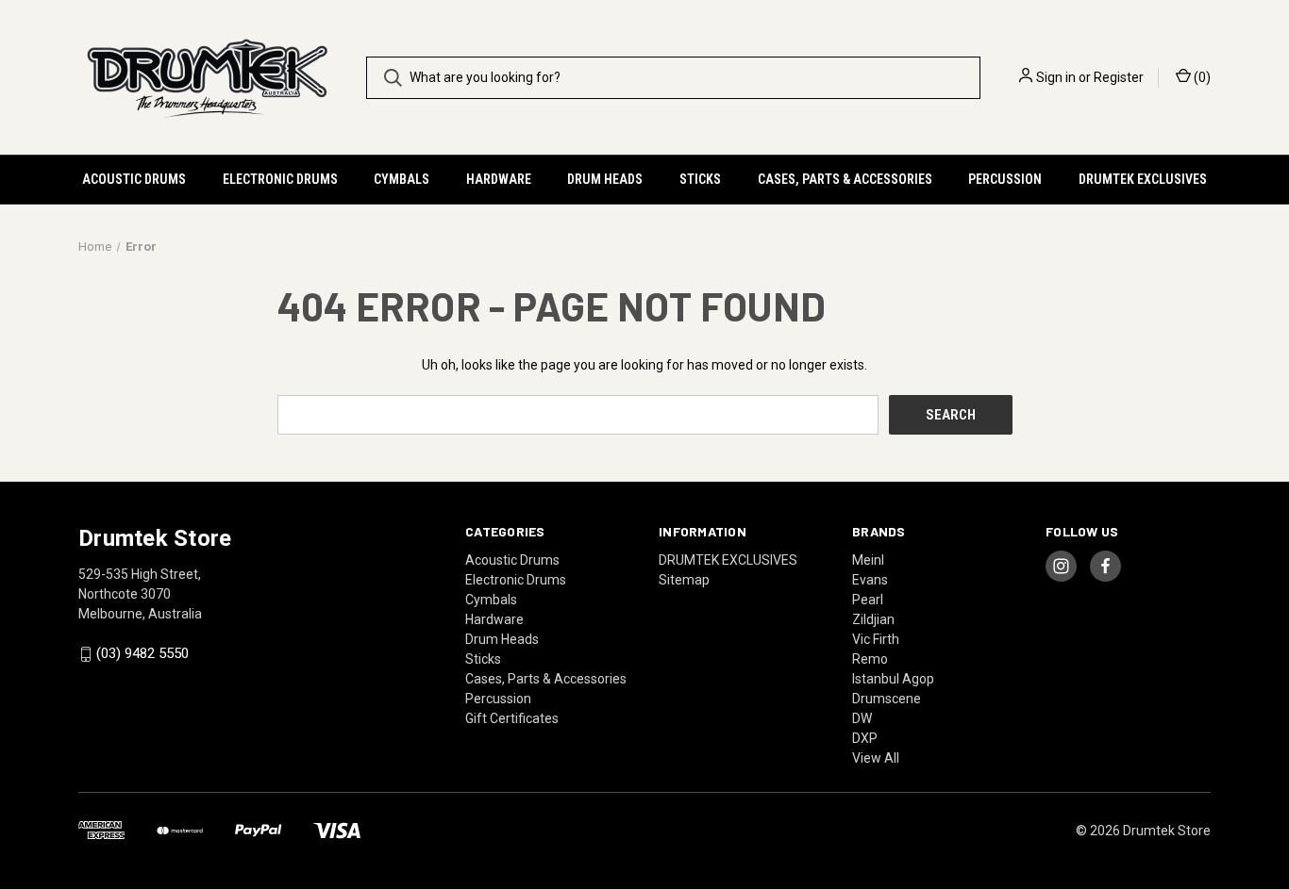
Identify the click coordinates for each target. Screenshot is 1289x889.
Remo (870, 659)
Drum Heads (605, 179)
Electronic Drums (280, 179)
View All (875, 758)
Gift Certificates (512, 718)
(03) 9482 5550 (142, 654)
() (1201, 77)
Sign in (1056, 77)
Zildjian (873, 619)
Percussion (1005, 179)
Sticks (700, 179)
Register (1119, 77)
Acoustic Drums (134, 179)
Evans (870, 579)
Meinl (868, 560)
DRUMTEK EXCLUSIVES (1143, 179)
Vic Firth (875, 639)
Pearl (867, 599)
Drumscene (886, 698)
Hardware (498, 179)
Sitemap (684, 579)
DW (862, 718)
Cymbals (401, 179)
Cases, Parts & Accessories (845, 179)
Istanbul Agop (893, 678)
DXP (865, 738)
